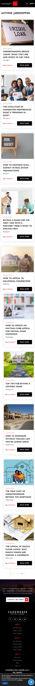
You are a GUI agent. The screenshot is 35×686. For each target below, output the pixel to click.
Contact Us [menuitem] (17, 666)
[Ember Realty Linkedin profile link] (25, 619)
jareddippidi (9, 65)
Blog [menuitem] (17, 663)
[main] (17, 289)
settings (20, 680)
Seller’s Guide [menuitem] (17, 631)
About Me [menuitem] (17, 657)
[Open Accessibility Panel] (31, 682)
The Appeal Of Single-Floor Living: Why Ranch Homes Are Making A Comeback (18, 551)
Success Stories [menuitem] (17, 660)
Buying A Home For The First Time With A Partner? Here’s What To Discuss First (17, 224)
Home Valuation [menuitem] (17, 634)
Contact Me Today (16, 600)
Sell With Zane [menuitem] (17, 628)
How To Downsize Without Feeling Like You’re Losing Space (18, 438)
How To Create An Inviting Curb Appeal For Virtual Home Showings (18, 330)
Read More (24, 65)
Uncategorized (7, 48)
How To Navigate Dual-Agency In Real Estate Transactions (16, 167)
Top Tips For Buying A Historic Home (18, 385)
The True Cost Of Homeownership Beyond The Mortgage (18, 494)
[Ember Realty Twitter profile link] (15, 619)
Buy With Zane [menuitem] (17, 641)
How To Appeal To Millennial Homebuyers (16, 280)
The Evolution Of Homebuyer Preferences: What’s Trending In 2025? (17, 111)
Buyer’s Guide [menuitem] (17, 650)
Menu (32, 4)
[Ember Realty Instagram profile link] (20, 619)
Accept (5, 683)
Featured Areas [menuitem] (17, 644)
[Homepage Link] (9, 3)
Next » (22, 573)
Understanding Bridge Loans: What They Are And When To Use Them (16, 54)
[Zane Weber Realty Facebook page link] (10, 619)
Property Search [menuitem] (17, 647)
